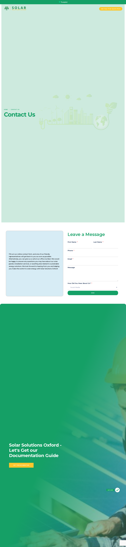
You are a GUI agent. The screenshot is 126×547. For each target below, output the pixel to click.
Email (70, 259)
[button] (117, 490)
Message (71, 267)
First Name (72, 242)
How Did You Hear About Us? (79, 283)
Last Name (97, 242)
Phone (70, 250)
